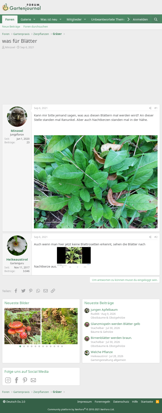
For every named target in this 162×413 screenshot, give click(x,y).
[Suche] (156, 19)
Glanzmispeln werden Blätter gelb (115, 324)
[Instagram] (8, 382)
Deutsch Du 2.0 (15, 401)
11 (58, 346)
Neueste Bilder (16, 302)
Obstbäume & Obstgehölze (108, 317)
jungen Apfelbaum (104, 309)
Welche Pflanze (102, 352)
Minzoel (10, 47)
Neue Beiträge (11, 26)
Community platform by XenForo (81, 409)
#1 (156, 108)
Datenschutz (121, 401)
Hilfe (135, 401)
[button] (34, 19)
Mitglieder (74, 19)
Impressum (84, 401)
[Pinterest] (25, 382)
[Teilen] (150, 108)
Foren (9, 19)
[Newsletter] (33, 382)
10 (54, 346)
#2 (156, 237)
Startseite (147, 401)
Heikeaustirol (17, 259)
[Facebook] (17, 382)
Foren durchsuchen (35, 26)
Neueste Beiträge (99, 302)
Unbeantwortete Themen (109, 19)
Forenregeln (102, 401)
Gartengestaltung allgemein (108, 360)
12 (62, 346)
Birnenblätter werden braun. (111, 338)
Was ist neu (48, 19)
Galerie (26, 19)
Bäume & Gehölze (102, 332)
